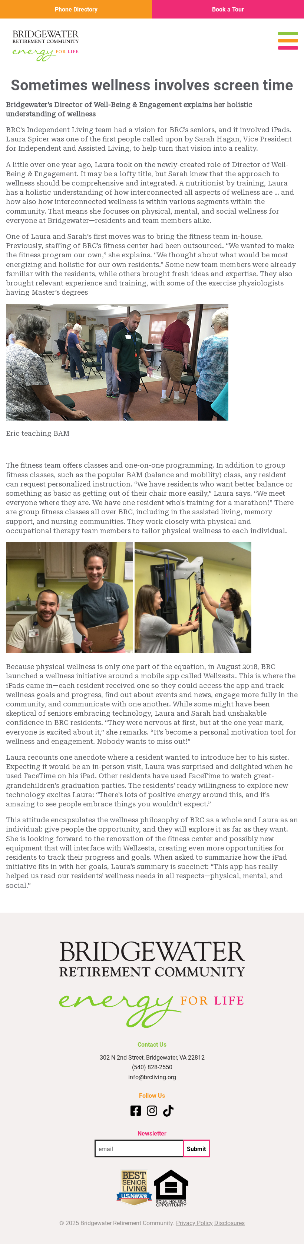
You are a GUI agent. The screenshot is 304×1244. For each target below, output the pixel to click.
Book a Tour (228, 9)
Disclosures (229, 1223)
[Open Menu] (288, 47)
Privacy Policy (194, 1223)
